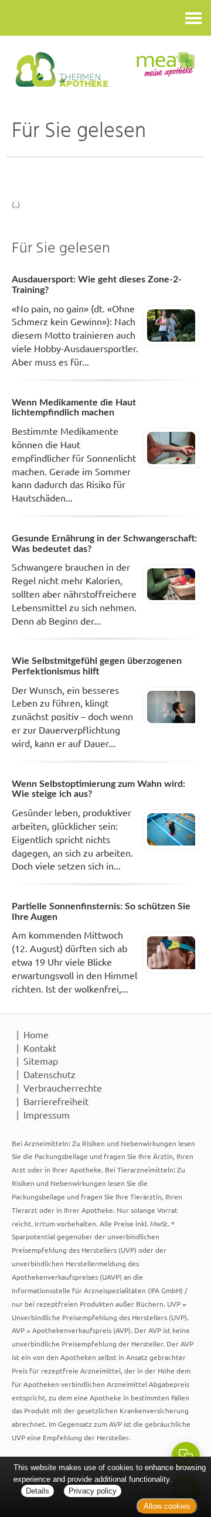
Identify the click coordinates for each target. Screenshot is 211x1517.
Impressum (46, 1114)
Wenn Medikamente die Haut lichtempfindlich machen (74, 408)
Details (37, 1491)
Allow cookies (167, 1506)
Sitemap (40, 1060)
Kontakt (39, 1048)
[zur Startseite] (105, 69)
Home (36, 1034)
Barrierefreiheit (56, 1101)
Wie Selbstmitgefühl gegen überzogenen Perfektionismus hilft (97, 666)
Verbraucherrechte (62, 1087)
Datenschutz (49, 1074)
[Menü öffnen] (193, 18)
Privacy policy (93, 1491)
